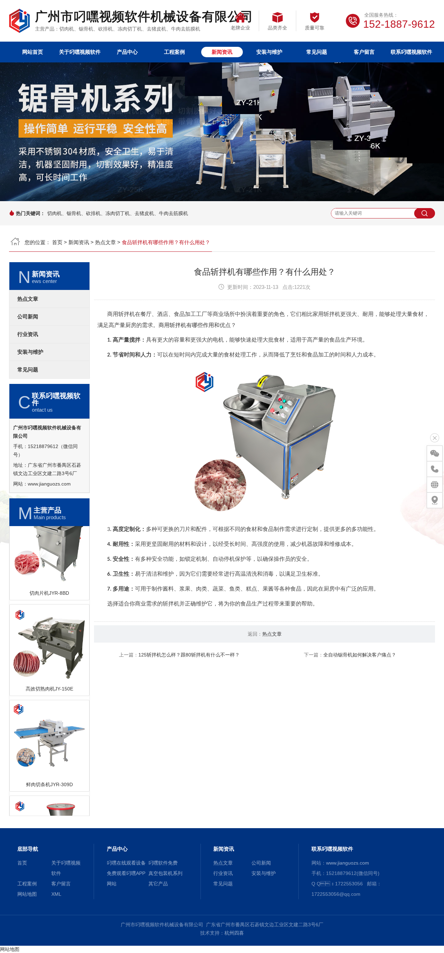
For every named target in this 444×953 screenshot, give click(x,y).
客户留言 (364, 52)
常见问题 (316, 52)
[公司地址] (434, 500)
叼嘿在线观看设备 (126, 863)
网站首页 (32, 52)
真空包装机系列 (165, 873)
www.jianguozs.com (49, 484)
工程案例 (174, 52)
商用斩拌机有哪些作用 (186, 325)
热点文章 (105, 242)
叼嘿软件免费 (163, 863)
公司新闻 (27, 316)
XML (56, 894)
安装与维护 (269, 52)
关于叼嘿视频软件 (80, 52)
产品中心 (127, 52)
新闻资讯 (222, 52)
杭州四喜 (234, 933)
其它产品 (158, 883)
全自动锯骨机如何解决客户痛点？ (359, 655)
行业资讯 (27, 334)
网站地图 (27, 894)
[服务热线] (434, 469)
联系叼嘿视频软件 (411, 52)
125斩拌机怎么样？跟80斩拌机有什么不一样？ (189, 655)
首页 (57, 242)
